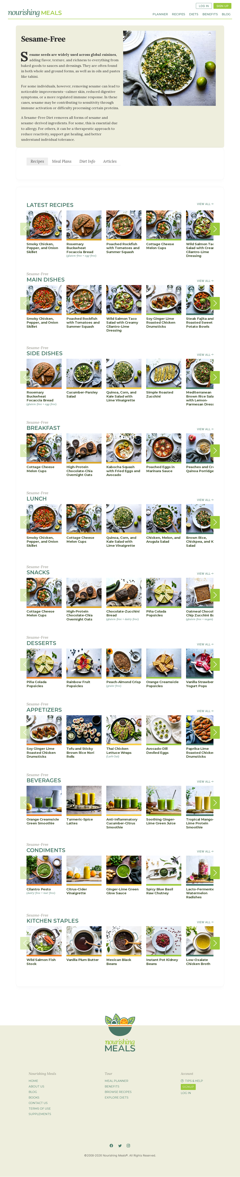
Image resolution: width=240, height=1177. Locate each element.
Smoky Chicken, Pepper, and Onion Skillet (42, 248)
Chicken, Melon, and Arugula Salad (163, 540)
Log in (186, 1093)
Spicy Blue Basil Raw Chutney (159, 891)
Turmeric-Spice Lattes (79, 821)
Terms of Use (40, 1108)
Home (33, 1081)
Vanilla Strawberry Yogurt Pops (201, 684)
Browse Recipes (118, 1092)
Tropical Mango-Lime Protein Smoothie (200, 823)
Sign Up (222, 6)
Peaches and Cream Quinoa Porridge (203, 469)
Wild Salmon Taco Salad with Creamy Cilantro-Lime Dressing (202, 250)
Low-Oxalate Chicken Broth (198, 962)
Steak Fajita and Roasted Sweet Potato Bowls (200, 323)
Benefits (210, 14)
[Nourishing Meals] (35, 13)
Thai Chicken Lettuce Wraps (119, 752)
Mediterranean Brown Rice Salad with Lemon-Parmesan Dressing (202, 398)
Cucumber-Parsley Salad (82, 394)
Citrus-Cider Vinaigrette (76, 891)
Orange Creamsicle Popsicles (162, 684)
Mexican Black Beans (118, 962)
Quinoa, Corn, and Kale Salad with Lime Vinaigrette (121, 396)
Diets (193, 14)
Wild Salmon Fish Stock (41, 962)
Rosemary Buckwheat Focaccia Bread (81, 249)
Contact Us (38, 1103)
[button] (215, 229)
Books (34, 1097)
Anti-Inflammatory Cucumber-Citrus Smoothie (121, 823)
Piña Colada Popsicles (156, 613)
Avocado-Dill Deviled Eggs (157, 751)
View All (204, 204)
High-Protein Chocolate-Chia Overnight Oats (79, 471)
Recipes (178, 14)
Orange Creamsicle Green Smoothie (43, 821)
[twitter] (120, 1145)
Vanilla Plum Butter (82, 960)
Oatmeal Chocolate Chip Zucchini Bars (202, 615)
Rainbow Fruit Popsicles (78, 684)
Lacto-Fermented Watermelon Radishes (201, 893)
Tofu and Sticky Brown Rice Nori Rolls (80, 753)
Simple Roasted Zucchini (159, 394)
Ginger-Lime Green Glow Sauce (122, 891)
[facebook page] (111, 1145)
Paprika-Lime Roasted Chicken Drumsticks (200, 753)
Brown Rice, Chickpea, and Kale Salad (202, 542)
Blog (226, 14)
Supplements (40, 1114)
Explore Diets (116, 1097)
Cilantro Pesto (41, 891)
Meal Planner (116, 1081)
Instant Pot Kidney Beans (162, 962)
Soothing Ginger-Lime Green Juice (161, 821)
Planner (160, 14)
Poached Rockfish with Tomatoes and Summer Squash (123, 248)
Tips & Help (194, 1081)
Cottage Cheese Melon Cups (160, 246)
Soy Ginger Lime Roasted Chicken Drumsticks (160, 323)
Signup (188, 1087)
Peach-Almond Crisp (123, 683)
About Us (36, 1086)
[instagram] (128, 1145)
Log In (204, 6)
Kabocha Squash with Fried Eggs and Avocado (123, 471)
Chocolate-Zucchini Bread (123, 615)
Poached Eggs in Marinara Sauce (160, 469)
